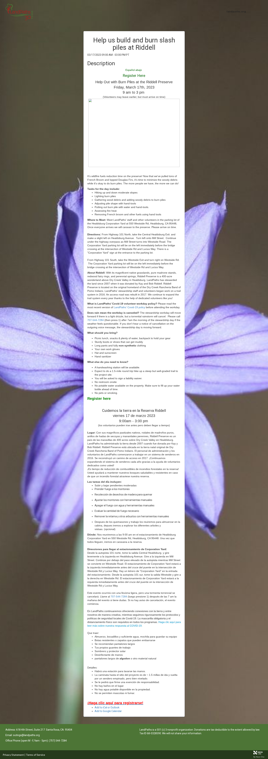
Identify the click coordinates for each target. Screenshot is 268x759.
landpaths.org (236, 11)
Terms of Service (35, 754)
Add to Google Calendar (108, 711)
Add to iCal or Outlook (107, 707)
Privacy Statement (13, 754)
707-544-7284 (95, 320)
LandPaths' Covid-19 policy (129, 307)
